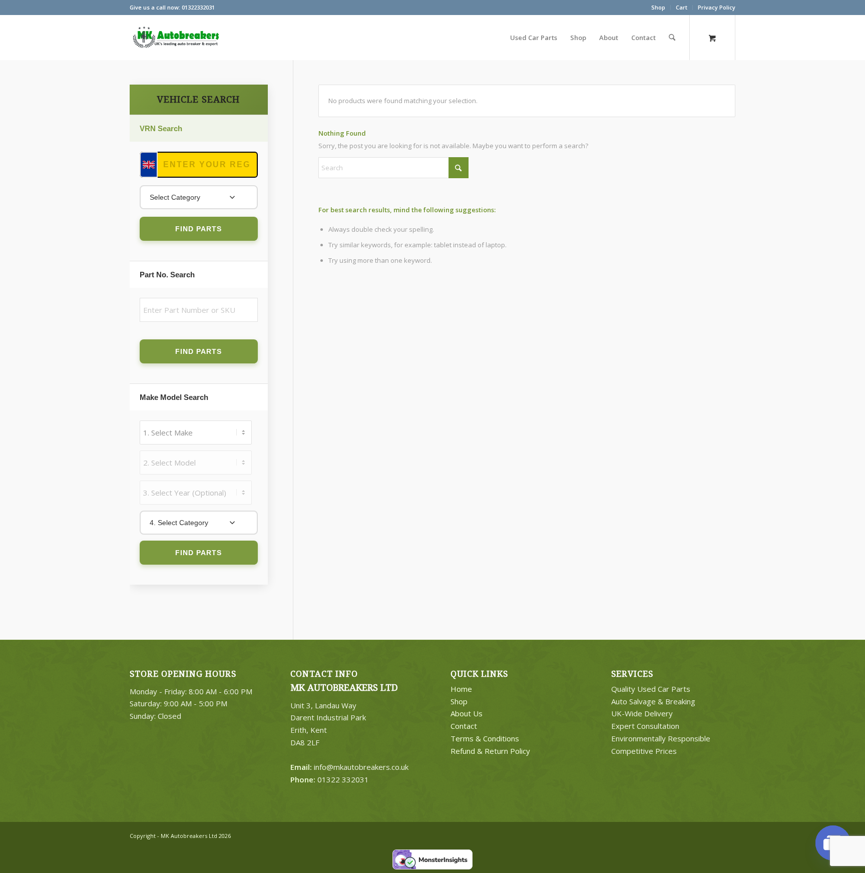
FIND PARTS (198, 229)
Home (461, 689)
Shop (658, 7)
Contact (464, 726)
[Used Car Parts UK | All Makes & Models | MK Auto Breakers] (175, 37)
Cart (681, 7)
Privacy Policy (716, 7)
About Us (467, 713)
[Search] (672, 37)
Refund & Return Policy (490, 751)
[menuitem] (658, 7)
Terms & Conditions (485, 738)
